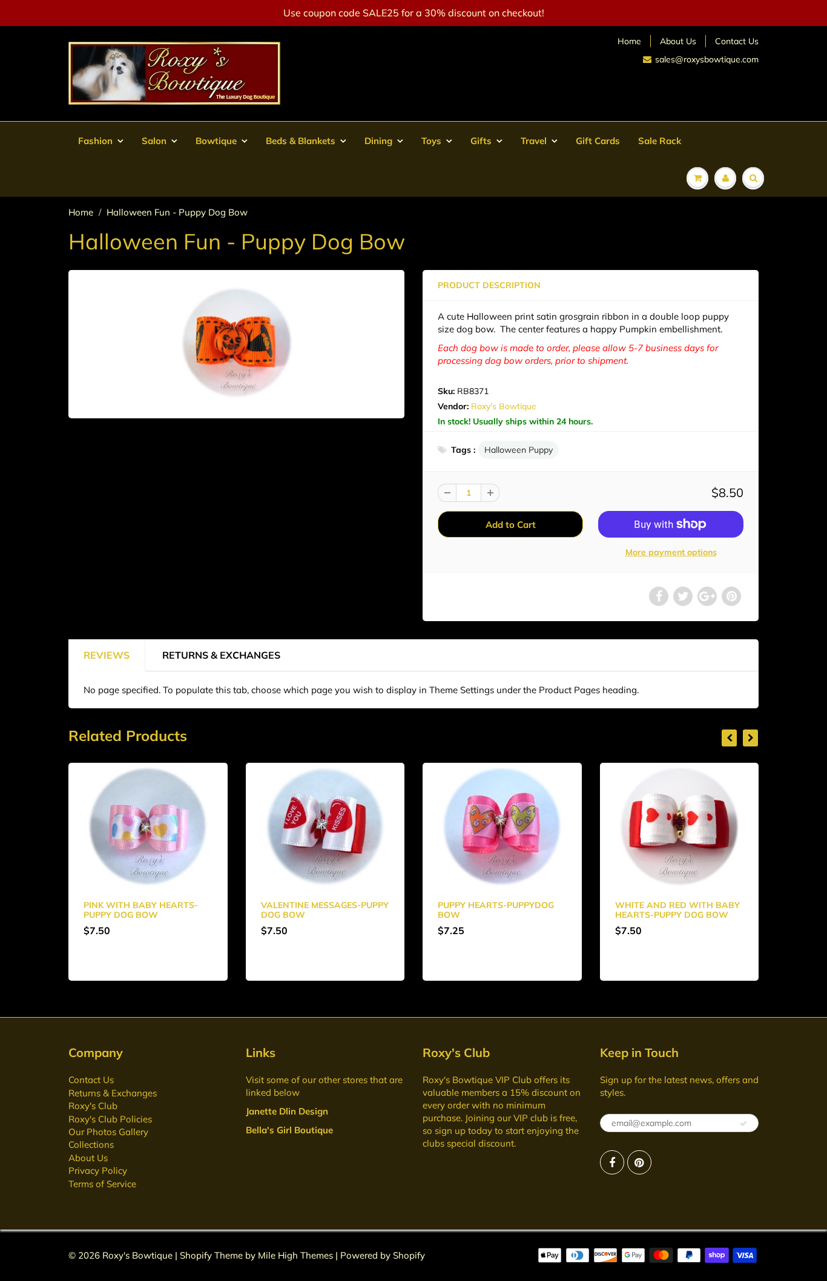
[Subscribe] (743, 1123)
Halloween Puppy (518, 449)
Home (629, 41)
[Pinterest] (639, 1162)
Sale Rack (659, 141)
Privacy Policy (97, 1170)
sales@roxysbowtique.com (707, 59)
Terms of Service (102, 1184)
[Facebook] (612, 1162)
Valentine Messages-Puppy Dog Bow (325, 910)
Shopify (196, 1255)
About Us (678, 41)
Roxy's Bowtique (503, 406)
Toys (431, 141)
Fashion (95, 141)
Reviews (107, 655)
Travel (534, 141)
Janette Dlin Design (287, 1111)
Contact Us (737, 41)
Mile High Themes (295, 1255)
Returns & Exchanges (221, 655)
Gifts (481, 141)
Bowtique (216, 141)
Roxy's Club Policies (110, 1119)
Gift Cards (598, 141)
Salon (154, 141)
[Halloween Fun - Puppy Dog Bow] (236, 342)
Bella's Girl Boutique (289, 1130)
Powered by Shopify (382, 1255)
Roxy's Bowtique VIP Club (477, 1079)
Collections (91, 1144)
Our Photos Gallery (108, 1132)
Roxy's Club (92, 1105)
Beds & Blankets (300, 141)
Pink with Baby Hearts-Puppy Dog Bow (141, 910)
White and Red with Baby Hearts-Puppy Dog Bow (677, 910)
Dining (378, 141)
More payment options (671, 552)
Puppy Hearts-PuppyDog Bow (496, 910)
